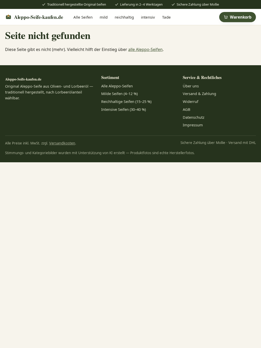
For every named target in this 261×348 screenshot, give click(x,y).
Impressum (193, 124)
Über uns (191, 85)
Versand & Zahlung (199, 93)
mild (104, 17)
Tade (166, 17)
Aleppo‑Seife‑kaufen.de (38, 17)
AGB (186, 109)
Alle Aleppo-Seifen (117, 85)
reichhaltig (124, 17)
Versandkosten (62, 142)
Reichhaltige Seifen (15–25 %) (126, 101)
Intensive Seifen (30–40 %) (123, 109)
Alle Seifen (83, 17)
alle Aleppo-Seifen (145, 49)
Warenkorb (241, 17)
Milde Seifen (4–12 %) (119, 93)
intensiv (148, 17)
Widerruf (190, 101)
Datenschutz (193, 117)
